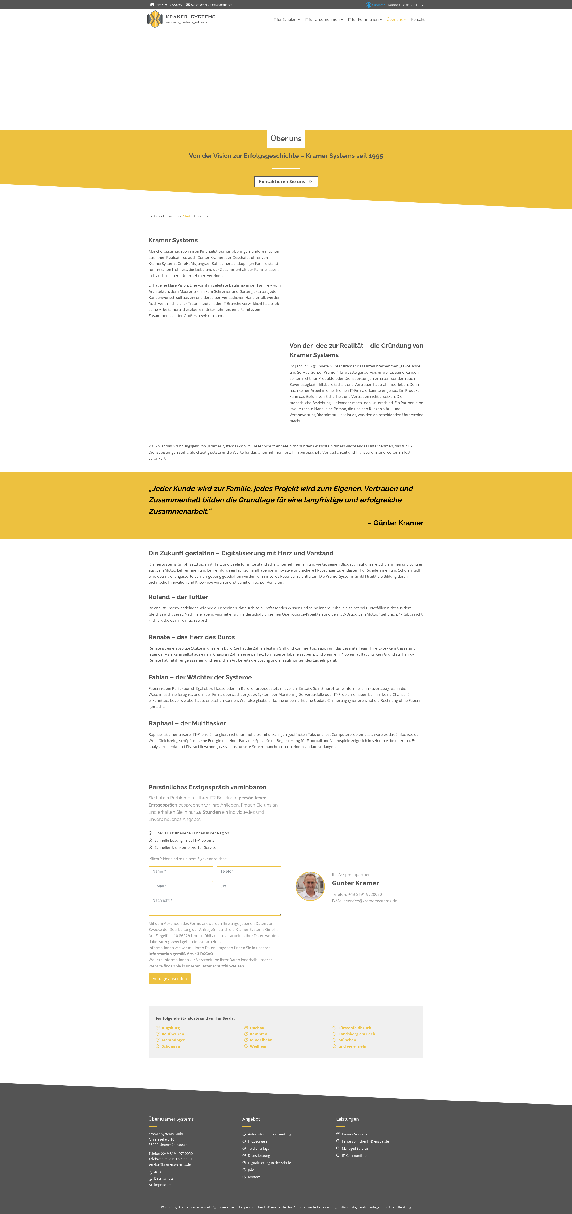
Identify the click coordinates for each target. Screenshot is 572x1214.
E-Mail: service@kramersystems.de (364, 901)
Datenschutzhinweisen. (223, 966)
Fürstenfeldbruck (355, 1027)
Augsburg (171, 1027)
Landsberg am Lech (357, 1033)
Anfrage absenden (170, 978)
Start (186, 216)
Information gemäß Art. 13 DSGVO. (181, 953)
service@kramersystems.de (170, 1164)
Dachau (257, 1027)
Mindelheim (261, 1039)
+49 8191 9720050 (365, 894)
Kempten (258, 1033)
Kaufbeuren (173, 1033)
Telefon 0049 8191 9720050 (171, 1153)
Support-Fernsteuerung (405, 4)
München (347, 1039)
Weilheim (259, 1046)
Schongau (171, 1046)
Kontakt (418, 19)
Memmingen (174, 1039)
